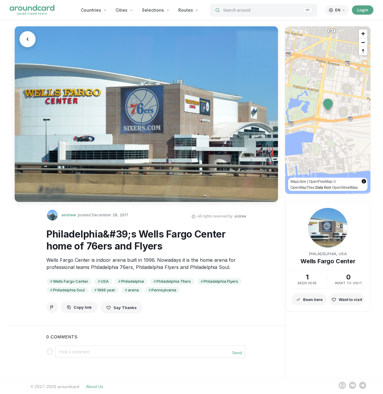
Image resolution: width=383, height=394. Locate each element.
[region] (327, 110)
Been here (313, 299)
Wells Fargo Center (70, 281)
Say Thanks (125, 307)
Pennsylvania (163, 289)
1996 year (106, 289)
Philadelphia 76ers (173, 281)
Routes (185, 10)
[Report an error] (52, 307)
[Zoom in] (363, 33)
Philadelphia (132, 281)
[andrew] (52, 215)
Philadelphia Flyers (220, 281)
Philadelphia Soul (69, 289)
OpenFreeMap (320, 181)
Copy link (83, 307)
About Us (94, 386)
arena (133, 289)
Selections (153, 10)
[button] (328, 104)
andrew (68, 215)
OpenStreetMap (345, 187)
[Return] (27, 39)
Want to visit (350, 299)
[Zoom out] (363, 42)
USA (105, 281)
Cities (121, 10)
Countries (91, 10)
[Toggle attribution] (363, 181)
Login (362, 9)
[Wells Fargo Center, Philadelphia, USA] (146, 114)
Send (237, 352)
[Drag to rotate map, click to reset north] (363, 51)
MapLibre (298, 181)
